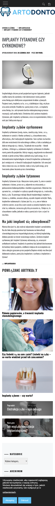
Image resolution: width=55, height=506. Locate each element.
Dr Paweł (39, 53)
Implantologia (10, 263)
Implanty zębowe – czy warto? (17, 395)
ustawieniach (9, 492)
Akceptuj (10, 500)
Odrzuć (24, 500)
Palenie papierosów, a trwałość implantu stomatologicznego (23, 314)
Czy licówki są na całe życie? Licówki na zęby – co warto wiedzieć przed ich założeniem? (26, 355)
